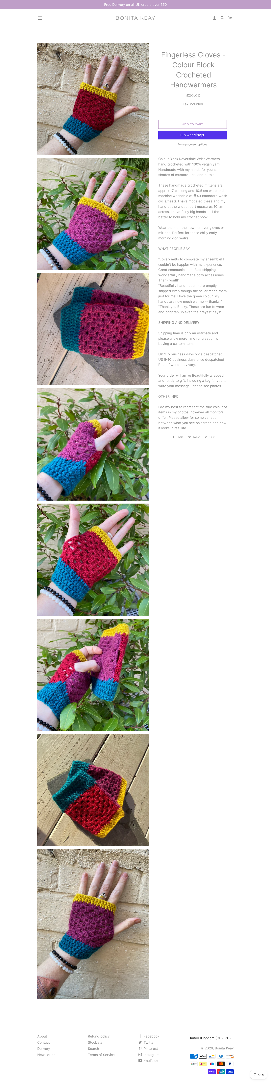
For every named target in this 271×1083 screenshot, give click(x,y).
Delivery (43, 1049)
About (42, 1036)
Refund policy (99, 1036)
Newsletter (46, 1055)
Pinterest (150, 1049)
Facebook (151, 1036)
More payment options (192, 144)
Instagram (151, 1055)
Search (93, 1049)
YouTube (150, 1061)
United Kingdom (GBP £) (208, 1038)
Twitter (149, 1042)
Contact (43, 1042)
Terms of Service (101, 1055)
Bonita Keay (135, 18)
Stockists (95, 1042)
